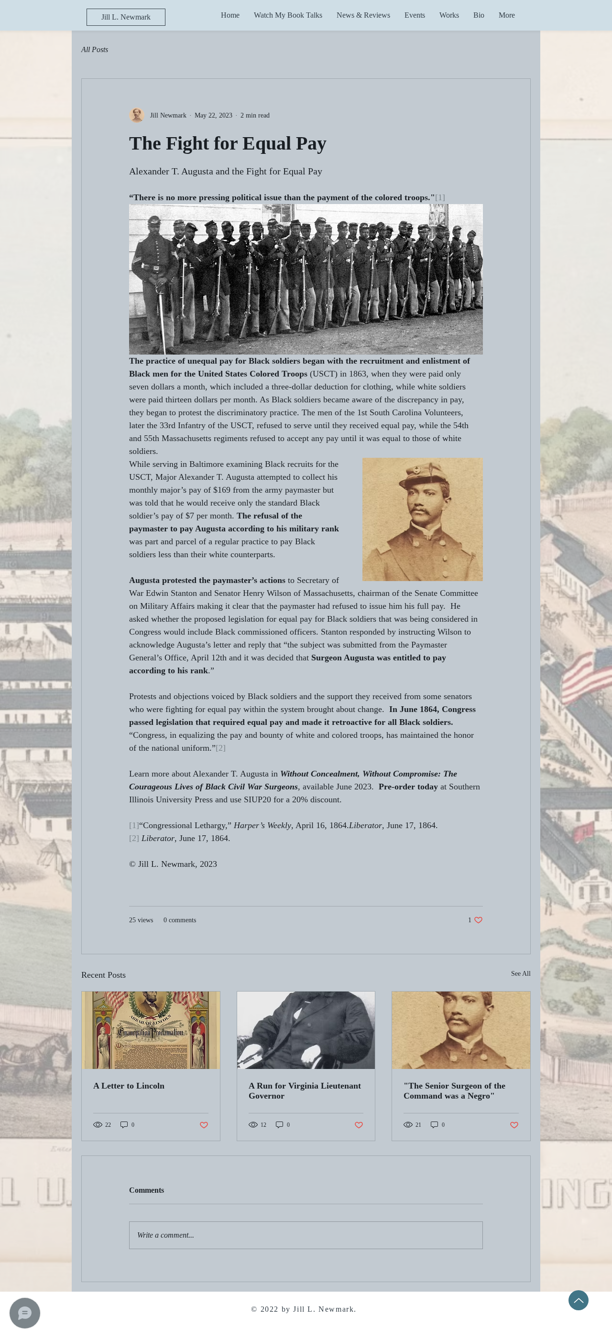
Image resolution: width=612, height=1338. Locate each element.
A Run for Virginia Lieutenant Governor (305, 1091)
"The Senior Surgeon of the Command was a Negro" (454, 1091)
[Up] (578, 1300)
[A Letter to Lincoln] (151, 1030)
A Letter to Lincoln (128, 1085)
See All (521, 973)
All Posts (94, 49)
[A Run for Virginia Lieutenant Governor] (306, 1030)
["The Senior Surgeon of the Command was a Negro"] (461, 1030)
